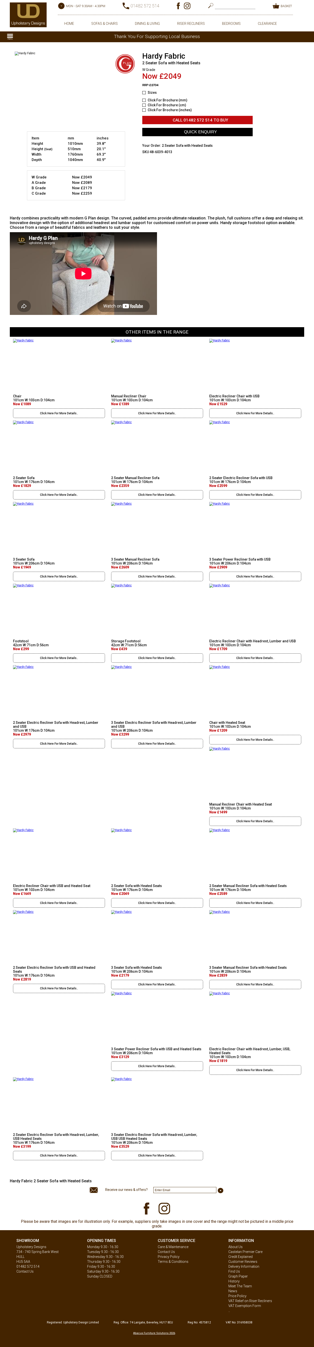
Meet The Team (240, 1286)
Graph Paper (238, 1276)
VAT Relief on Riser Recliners (250, 1301)
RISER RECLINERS (191, 24)
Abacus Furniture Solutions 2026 (154, 1333)
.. (229, 1311)
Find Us (234, 1271)
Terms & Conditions (173, 1262)
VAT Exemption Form (244, 1306)
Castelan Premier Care (245, 1252)
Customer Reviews (242, 1262)
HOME (69, 24)
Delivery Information (243, 1266)
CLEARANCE (267, 24)
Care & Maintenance (173, 1247)
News (232, 1291)
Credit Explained (240, 1257)
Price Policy (237, 1296)
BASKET (286, 6)
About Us (235, 1247)
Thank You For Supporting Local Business (157, 36)
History (234, 1281)
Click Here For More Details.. (59, 413)
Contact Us (25, 1271)
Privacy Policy (169, 1257)
